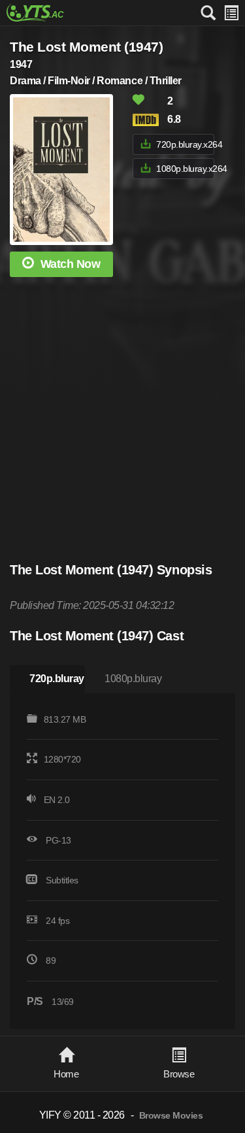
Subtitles (62, 880)
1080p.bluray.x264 (185, 168)
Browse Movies (171, 1116)
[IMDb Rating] (149, 119)
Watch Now (71, 264)
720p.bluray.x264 (185, 144)
